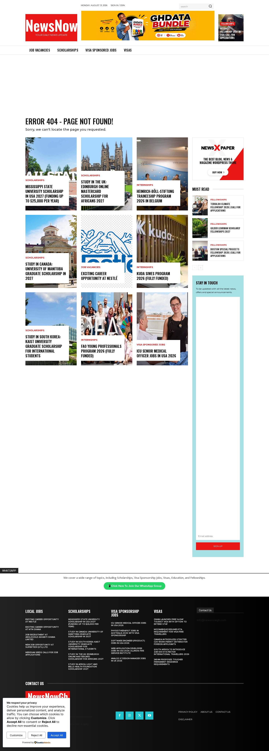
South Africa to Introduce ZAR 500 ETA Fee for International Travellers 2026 (171, 651)
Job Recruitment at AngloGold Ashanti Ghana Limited (40, 637)
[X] (139, 716)
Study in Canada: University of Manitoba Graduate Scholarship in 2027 (45, 271)
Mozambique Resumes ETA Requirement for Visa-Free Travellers (169, 631)
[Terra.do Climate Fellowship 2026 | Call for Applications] (200, 205)
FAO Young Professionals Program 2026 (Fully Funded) (101, 350)
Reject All (36, 735)
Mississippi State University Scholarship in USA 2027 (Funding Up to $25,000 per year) (44, 194)
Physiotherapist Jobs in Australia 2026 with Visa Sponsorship (125, 633)
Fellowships (227, 23)
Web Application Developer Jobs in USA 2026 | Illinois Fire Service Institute (127, 650)
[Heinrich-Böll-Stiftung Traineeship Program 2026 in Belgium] (162, 173)
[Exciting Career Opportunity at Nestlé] (106, 251)
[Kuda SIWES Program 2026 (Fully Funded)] (162, 251)
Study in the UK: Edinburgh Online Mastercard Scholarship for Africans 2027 (95, 191)
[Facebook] (120, 716)
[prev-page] (194, 267)
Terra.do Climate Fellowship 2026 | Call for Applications (225, 207)
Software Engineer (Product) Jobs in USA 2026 (128, 642)
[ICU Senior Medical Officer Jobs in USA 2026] (162, 328)
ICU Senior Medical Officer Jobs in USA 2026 (156, 353)
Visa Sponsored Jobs (151, 345)
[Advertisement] (134, 82)
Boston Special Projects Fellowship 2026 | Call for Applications (225, 252)
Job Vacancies (90, 267)
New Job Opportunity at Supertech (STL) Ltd (39, 646)
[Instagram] (130, 716)
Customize (16, 735)
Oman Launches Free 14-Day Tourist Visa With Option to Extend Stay (170, 621)
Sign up (218, 546)
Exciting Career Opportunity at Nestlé (99, 276)
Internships (89, 340)
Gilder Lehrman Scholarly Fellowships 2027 (225, 229)
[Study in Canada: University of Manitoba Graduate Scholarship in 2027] (51, 251)
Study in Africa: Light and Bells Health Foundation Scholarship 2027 (83, 666)
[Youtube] (149, 716)
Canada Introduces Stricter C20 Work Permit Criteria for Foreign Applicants (171, 641)
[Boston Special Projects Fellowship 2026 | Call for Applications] (200, 251)
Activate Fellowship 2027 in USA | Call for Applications (230, 33)
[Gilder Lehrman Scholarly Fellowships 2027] (200, 228)
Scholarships (34, 180)
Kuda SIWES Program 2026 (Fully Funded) (153, 276)
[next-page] (200, 267)
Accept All (57, 735)
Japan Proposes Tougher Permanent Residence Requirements (168, 662)
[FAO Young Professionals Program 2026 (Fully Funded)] (106, 328)
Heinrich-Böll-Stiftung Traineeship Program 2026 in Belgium (155, 196)
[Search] (210, 6)
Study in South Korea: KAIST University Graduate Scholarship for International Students (43, 346)
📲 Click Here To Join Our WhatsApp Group (134, 585)
